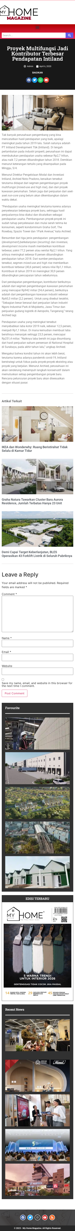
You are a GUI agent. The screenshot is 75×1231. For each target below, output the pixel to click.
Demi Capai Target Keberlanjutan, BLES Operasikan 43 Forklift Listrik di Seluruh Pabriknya (37, 554)
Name (7, 638)
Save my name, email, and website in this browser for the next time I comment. (37, 684)
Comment (9, 594)
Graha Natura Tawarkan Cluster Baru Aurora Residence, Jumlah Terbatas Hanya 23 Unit (32, 501)
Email (6, 651)
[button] (37, 27)
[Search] (69, 35)
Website (7, 666)
